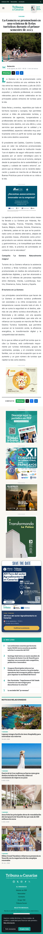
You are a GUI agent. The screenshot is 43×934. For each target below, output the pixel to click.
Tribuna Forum (21, 903)
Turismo (21, 16)
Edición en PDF (21, 890)
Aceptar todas (24, 929)
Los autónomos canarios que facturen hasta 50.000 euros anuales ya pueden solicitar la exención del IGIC (22, 648)
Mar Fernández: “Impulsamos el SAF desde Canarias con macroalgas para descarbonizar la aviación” (23, 682)
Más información (9, 923)
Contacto (21, 2)
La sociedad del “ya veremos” (18, 690)
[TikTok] (25, 882)
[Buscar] (40, 2)
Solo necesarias (10, 929)
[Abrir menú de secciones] (3, 8)
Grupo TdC (21, 900)
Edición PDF (5, 2)
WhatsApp (6, 73)
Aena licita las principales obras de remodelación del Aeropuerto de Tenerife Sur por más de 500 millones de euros (21, 817)
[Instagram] (21, 882)
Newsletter (14, 2)
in (21, 73)
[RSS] (29, 882)
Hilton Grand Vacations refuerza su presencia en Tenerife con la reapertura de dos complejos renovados (21, 858)
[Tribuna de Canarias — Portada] (18, 8)
